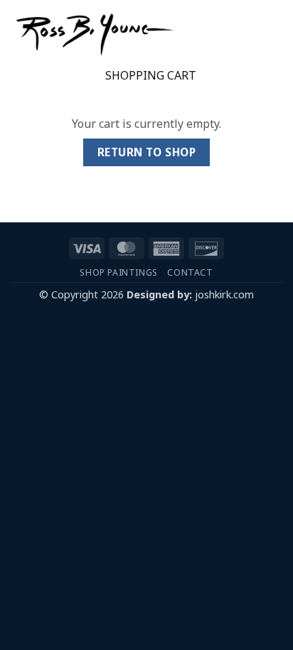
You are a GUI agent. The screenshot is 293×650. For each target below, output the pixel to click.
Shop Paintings (119, 272)
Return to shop (146, 152)
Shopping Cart (150, 75)
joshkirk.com (224, 294)
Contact (190, 272)
